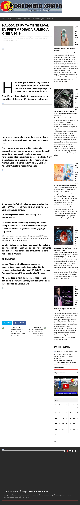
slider (11, 40)
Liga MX (18, 19)
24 (56, 429)
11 (59, 418)
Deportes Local (39, 38)
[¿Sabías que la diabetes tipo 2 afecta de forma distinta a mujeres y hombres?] (63, 44)
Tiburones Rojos (38, 19)
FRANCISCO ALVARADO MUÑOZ (24, 38)
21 (70, 424)
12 (63, 418)
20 (66, 424)
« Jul (55, 442)
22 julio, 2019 (8, 38)
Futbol (10, 19)
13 (66, 418)
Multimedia (50, 19)
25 (59, 429)
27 (66, 429)
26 (63, 429)
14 (70, 418)
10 (56, 418)
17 (56, 424)
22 (74, 424)
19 (63, 424)
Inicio (3, 19)
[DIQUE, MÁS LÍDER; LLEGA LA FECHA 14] (40, 468)
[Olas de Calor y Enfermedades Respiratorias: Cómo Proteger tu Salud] (63, 181)
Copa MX (27, 19)
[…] (28, 497)
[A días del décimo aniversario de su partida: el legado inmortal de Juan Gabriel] (63, 305)
